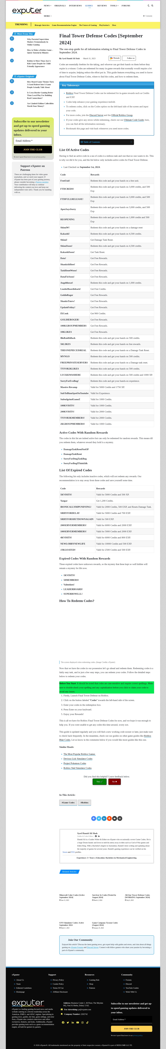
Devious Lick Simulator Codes (78, 758)
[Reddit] (109, 818)
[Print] (119, 818)
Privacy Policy (58, 981)
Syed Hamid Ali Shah (69, 58)
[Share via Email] (114, 818)
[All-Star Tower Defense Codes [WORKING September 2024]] (139, 884)
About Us (20, 981)
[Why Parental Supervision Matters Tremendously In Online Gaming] (18, 42)
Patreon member (42, 182)
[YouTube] (77, 1023)
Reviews (102, 6)
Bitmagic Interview (42, 25)
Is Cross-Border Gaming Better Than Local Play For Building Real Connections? (40, 95)
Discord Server (96, 115)
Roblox (69, 93)
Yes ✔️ (99, 782)
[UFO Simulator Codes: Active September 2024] (73, 912)
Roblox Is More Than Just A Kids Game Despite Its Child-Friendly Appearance (39, 63)
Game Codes (69, 803)
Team (18, 985)
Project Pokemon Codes (75, 763)
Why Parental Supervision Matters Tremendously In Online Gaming (38, 42)
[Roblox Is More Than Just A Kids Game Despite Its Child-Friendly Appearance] (18, 64)
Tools (113, 6)
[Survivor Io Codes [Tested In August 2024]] (106, 884)
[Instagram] (82, 1023)
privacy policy (40, 157)
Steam (65, 852)
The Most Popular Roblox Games (80, 754)
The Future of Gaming (88, 25)
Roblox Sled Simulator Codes (78, 768)
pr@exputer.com (84, 1011)
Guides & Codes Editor (85, 836)
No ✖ (114, 782)
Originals (60, 6)
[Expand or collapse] (131, 142)
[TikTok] (87, 1023)
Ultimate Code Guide (134, 120)
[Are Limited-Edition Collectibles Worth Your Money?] (18, 106)
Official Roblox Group (122, 115)
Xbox (114, 25)
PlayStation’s (104, 25)
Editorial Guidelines (24, 989)
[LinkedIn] (104, 818)
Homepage (20, 993)
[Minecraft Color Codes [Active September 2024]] (73, 884)
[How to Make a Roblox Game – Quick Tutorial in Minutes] (18, 53)
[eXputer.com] (27, 11)
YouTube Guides (132, 989)
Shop (91, 985)
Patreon (92, 989)
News (47, 6)
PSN (73, 852)
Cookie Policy (58, 985)
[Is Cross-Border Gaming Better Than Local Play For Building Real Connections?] (18, 95)
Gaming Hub (94, 981)
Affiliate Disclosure (60, 993)
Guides (89, 6)
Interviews (75, 6)
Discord (129, 985)
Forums (126, 6)
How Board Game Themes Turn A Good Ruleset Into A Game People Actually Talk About (40, 84)
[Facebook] (93, 818)
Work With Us (131, 993)
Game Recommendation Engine (64, 25)
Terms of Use (58, 989)
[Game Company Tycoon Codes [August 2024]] (106, 912)
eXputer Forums (77, 948)
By (60, 58)
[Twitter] (98, 818)
